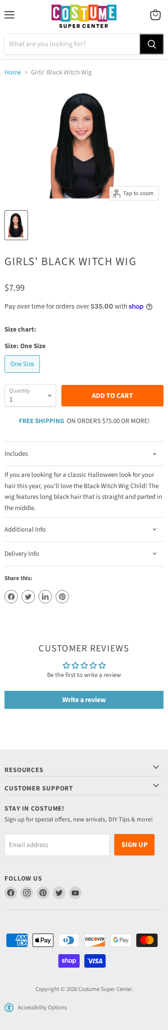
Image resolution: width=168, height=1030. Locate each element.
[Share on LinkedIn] (45, 596)
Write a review (84, 700)
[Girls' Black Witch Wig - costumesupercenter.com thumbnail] (16, 225)
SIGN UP (134, 845)
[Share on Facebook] (11, 596)
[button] (8, 1007)
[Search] (151, 44)
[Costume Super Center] (84, 16)
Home (12, 72)
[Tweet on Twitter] (28, 596)
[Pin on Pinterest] (62, 596)
